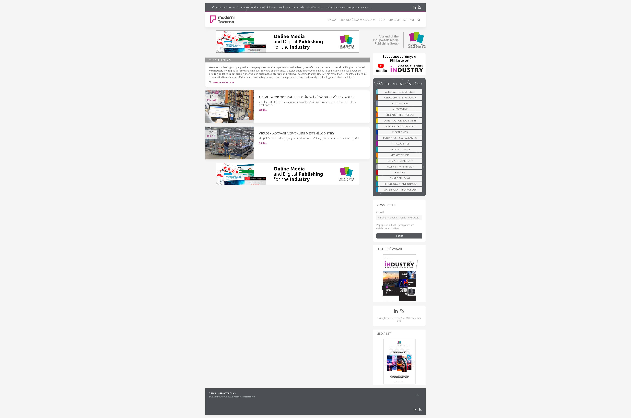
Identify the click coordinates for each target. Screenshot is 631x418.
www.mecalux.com (223, 82)
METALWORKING (400, 155)
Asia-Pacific (234, 7)
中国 (268, 7)
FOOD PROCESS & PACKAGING (400, 137)
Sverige (350, 7)
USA (357, 7)
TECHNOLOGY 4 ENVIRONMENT (400, 183)
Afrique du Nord (219, 7)
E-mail (380, 212)
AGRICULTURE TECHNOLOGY (400, 97)
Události (394, 19)
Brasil (262, 7)
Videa (382, 19)
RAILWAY (400, 172)
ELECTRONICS (400, 132)
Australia (245, 7)
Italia (302, 7)
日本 (314, 7)
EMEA (287, 7)
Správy (332, 19)
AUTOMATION (400, 103)
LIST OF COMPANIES (220, 399)
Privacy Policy (227, 393)
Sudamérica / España (335, 7)
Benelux (254, 7)
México (321, 7)
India (308, 7)
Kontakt (408, 19)
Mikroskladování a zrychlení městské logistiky (296, 133)
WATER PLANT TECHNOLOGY (400, 189)
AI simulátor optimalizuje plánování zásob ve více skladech (306, 97)
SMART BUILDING (400, 178)
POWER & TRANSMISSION (400, 166)
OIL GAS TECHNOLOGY (400, 160)
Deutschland (278, 7)
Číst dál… (262, 109)
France (295, 7)
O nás (212, 393)
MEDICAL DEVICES (400, 149)
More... (364, 7)
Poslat (399, 235)
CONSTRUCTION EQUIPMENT (400, 120)
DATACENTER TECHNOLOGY (400, 126)
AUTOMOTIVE (400, 109)
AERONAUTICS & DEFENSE (400, 91)
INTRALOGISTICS (400, 143)
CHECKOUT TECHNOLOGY (400, 114)
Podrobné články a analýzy (357, 19)
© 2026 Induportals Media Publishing (232, 396)
